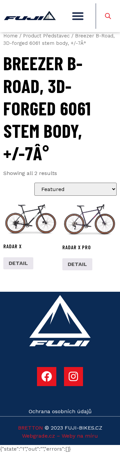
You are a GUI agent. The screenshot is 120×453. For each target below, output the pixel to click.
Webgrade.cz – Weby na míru (60, 436)
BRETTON (30, 428)
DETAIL (18, 263)
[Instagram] (73, 376)
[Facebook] (46, 376)
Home (10, 36)
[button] (78, 16)
